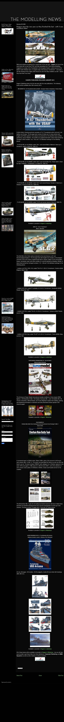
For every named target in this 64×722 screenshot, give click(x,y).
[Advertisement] (32, 8)
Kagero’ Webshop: (46, 417)
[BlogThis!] (19, 668)
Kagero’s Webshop (46, 530)
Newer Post (19, 675)
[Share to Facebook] (21, 668)
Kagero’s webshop (46, 223)
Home (40, 675)
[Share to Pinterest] (22, 668)
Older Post (60, 675)
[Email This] (18, 668)
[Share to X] (20, 668)
